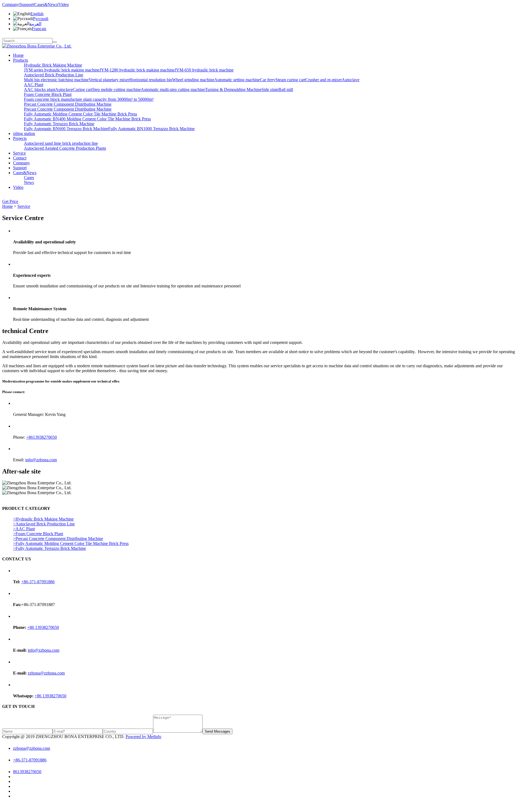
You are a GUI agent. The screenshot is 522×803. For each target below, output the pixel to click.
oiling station (24, 133)
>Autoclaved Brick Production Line (44, 524)
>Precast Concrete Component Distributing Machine (58, 538)
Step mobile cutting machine (116, 89)
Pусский (40, 18)
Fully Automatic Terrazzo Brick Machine (59, 123)
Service (19, 153)
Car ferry (267, 79)
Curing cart (82, 89)
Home (18, 55)
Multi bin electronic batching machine (56, 79)
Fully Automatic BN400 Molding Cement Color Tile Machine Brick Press (87, 119)
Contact (19, 158)
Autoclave (350, 79)
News (29, 182)
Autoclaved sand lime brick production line (61, 143)
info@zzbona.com (41, 459)
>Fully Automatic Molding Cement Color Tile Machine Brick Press (71, 543)
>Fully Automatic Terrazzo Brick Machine (49, 548)
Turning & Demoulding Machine (233, 89)
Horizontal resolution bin (150, 79)
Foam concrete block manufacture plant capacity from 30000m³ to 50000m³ (89, 99)
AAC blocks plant (39, 89)
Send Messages (217, 731)
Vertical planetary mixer (109, 79)
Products (20, 60)
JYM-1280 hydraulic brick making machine (137, 70)
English (37, 13)
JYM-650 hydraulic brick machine (204, 70)
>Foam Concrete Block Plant (38, 533)
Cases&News (46, 4)
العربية (35, 23)
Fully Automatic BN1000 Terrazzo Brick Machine (151, 128)
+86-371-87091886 (38, 581)
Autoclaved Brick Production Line (53, 75)
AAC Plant (33, 84)
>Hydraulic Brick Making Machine (43, 519)
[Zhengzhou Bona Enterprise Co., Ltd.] (37, 46)
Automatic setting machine (237, 79)
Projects (20, 138)
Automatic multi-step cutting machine (173, 89)
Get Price (10, 201)
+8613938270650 (41, 437)
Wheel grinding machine (193, 79)
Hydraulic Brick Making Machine (53, 65)
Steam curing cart (290, 79)
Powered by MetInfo (143, 736)
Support (26, 4)
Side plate (270, 89)
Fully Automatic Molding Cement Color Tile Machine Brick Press (80, 114)
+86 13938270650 (43, 627)
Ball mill (285, 89)
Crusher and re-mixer (323, 79)
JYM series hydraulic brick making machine (62, 70)
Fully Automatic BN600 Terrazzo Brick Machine (66, 128)
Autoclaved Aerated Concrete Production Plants (65, 148)
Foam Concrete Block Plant (48, 94)
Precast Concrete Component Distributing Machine (67, 104)
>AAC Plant (24, 528)
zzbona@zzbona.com (46, 673)
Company (10, 4)
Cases (29, 177)
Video (63, 4)
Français (39, 28)
